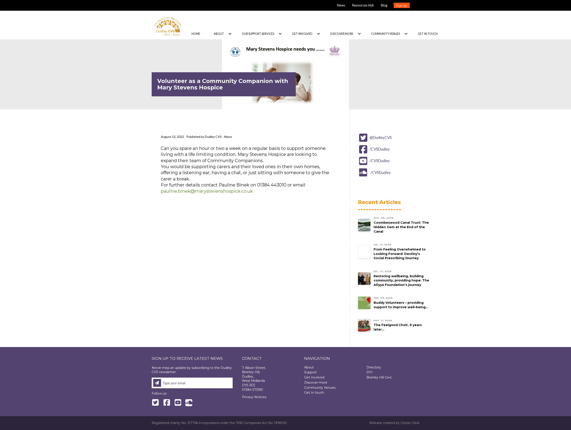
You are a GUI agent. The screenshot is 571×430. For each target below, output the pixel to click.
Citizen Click (410, 423)
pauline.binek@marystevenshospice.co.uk (207, 191)
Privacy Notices (254, 397)
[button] (402, 5)
